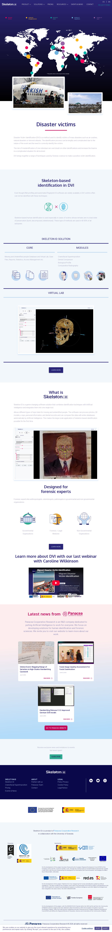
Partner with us (37, 782)
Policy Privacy (63, 782)
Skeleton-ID (9, 782)
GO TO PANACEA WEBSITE (56, 728)
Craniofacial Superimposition (16, 785)
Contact (90, 4)
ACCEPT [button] (105, 928)
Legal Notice (62, 788)
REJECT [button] (98, 928)
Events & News (77, 4)
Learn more (56, 370)
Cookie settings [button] (87, 928)
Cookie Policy (63, 785)
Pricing (50, 4)
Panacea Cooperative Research (66, 831)
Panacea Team (37, 785)
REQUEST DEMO (104, 5)
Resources (61, 4)
